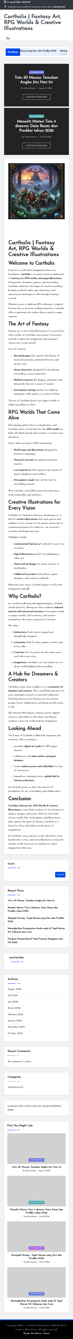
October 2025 (15, 1033)
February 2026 (15, 1014)
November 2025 (16, 1027)
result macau (30, 1106)
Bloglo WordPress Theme (36, 1333)
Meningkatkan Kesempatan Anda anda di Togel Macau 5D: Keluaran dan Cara (36, 930)
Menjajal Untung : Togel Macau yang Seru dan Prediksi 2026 (36, 920)
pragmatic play (15, 1106)
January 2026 (15, 1021)
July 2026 (13, 995)
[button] (36, 97)
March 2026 (14, 1008)
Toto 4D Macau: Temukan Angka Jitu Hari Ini (31, 901)
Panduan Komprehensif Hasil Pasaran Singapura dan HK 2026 (35, 940)
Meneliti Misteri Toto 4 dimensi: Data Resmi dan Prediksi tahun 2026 (36, 126)
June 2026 (13, 1002)
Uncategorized (36, 72)
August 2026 (14, 989)
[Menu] (8, 38)
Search (11, 864)
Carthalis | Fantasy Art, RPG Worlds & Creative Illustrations (32, 22)
